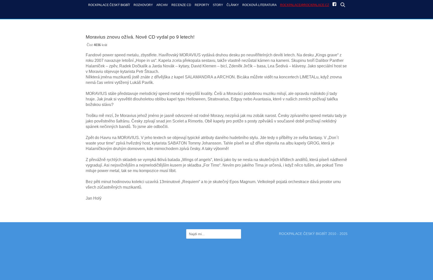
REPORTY (202, 5)
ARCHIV (162, 5)
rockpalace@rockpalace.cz (304, 5)
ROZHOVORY (143, 5)
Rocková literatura (259, 5)
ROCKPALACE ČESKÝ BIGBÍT (109, 5)
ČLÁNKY (233, 5)
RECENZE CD (181, 5)
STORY (218, 5)
